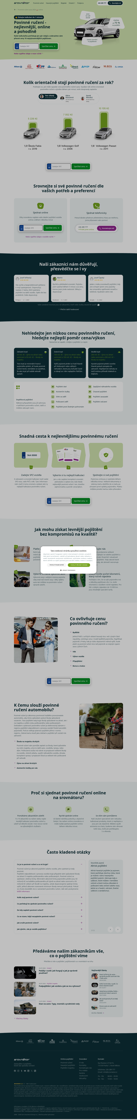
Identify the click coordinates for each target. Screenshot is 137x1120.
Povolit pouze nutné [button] (57, 565)
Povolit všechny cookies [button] (79, 565)
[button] (68, 570)
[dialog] (68, 560)
